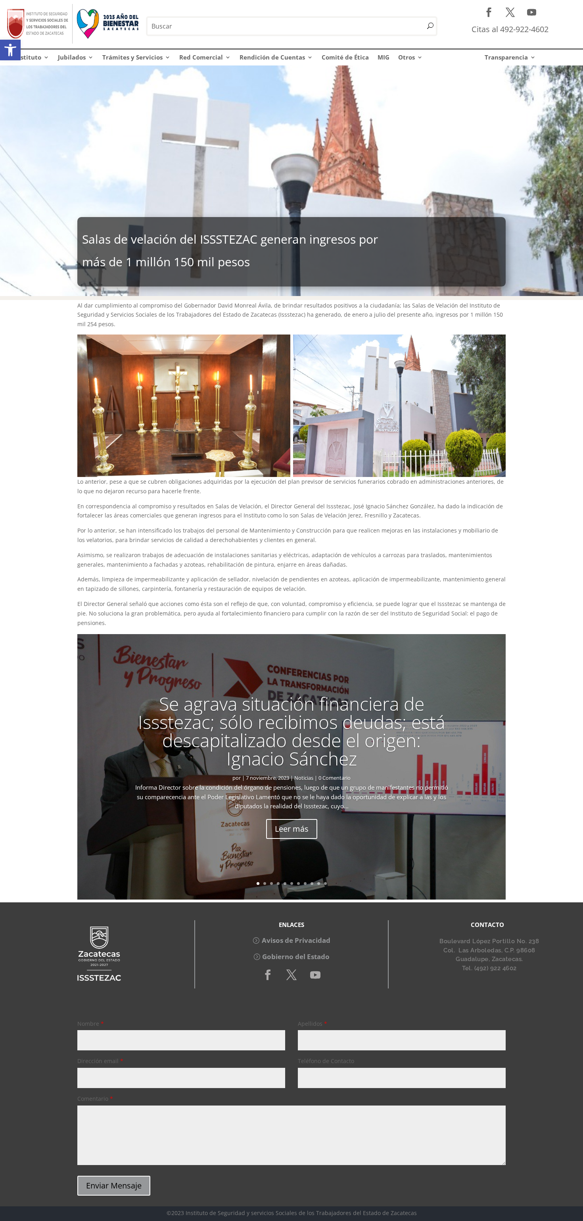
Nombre (90, 1023)
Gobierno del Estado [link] (296, 956)
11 (325, 883)
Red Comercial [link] (201, 57)
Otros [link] (406, 57)
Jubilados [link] (72, 57)
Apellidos (312, 1023)
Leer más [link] (292, 829)
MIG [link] (383, 57)
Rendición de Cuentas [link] (272, 57)
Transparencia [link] (506, 57)
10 (318, 883)
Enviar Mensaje (114, 1185)
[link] (10, 50)
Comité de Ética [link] (345, 57)
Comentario (95, 1098)
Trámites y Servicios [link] (132, 57)
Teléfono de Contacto (326, 1061)
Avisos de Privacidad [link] (296, 940)
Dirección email (100, 1061)
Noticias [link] (303, 777)
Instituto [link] (28, 57)
